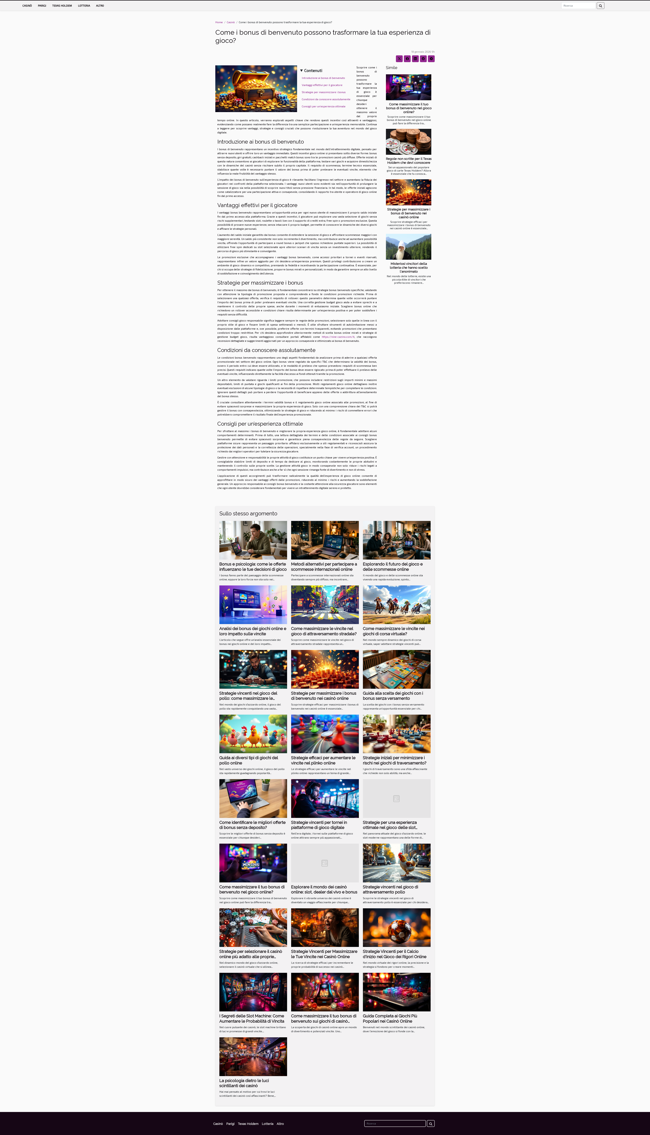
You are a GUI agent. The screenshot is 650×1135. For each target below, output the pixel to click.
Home (219, 22)
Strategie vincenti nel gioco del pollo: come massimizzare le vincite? (248, 698)
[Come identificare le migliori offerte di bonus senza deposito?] (253, 798)
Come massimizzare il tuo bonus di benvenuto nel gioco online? (409, 108)
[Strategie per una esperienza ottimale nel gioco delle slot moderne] (397, 798)
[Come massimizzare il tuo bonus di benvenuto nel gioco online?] (408, 87)
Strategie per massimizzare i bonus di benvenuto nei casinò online (408, 213)
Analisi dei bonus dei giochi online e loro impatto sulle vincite (252, 631)
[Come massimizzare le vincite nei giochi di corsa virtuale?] (397, 604)
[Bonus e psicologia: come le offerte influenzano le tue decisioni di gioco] (253, 539)
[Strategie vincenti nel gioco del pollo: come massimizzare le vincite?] (253, 668)
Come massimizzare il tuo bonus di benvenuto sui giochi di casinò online (323, 1021)
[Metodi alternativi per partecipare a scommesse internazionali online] (325, 539)
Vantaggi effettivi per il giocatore (322, 85)
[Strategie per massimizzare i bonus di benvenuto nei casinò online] (408, 192)
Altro (100, 5)
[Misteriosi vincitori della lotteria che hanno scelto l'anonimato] (408, 247)
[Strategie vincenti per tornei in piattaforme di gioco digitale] (325, 798)
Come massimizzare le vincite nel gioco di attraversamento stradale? (324, 631)
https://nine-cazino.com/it (338, 336)
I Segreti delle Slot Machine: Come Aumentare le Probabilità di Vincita (251, 1018)
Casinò (27, 5)
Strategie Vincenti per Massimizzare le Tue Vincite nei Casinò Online (324, 954)
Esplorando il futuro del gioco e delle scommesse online (393, 567)
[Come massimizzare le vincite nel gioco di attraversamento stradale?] (325, 604)
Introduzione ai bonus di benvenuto (323, 77)
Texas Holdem (62, 5)
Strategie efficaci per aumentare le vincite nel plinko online (323, 760)
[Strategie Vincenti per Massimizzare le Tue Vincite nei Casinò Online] (325, 927)
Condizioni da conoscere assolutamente (326, 99)
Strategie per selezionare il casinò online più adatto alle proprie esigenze (250, 956)
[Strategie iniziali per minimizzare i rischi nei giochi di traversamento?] (397, 733)
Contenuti (313, 70)
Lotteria (84, 5)
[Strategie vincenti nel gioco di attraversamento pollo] (397, 862)
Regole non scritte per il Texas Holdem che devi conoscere (409, 160)
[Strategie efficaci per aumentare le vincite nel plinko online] (325, 733)
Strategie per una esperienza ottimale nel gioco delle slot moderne (390, 827)
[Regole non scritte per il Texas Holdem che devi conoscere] (408, 142)
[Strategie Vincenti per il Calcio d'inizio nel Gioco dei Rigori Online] (397, 927)
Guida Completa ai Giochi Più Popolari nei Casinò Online (390, 1018)
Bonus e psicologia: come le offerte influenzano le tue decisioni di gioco (253, 567)
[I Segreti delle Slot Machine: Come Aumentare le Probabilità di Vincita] (253, 991)
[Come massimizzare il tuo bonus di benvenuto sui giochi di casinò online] (325, 991)
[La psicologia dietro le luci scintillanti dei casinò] (253, 1056)
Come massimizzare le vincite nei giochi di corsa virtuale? (394, 631)
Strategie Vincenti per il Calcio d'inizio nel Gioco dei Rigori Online (394, 954)
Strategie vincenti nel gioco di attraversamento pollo (390, 889)
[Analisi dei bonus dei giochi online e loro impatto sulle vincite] (253, 604)
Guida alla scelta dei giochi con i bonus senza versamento (393, 696)
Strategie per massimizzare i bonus (324, 92)
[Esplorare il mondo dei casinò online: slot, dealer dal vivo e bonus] (325, 862)
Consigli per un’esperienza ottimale (323, 106)
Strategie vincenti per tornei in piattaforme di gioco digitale (319, 825)
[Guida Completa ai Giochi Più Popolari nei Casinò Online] (397, 991)
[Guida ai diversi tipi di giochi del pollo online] (253, 733)
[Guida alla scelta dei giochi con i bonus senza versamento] (397, 668)
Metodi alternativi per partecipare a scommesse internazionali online (324, 567)
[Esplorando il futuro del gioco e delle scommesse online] (397, 539)
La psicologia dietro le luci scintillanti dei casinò (244, 1083)
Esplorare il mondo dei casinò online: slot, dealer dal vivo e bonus (324, 889)
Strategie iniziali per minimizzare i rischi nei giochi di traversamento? (394, 760)
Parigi (42, 5)
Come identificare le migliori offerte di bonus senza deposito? (252, 825)
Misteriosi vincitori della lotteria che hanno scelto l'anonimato (409, 267)
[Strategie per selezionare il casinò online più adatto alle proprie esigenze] (253, 927)
